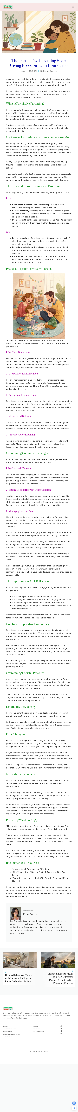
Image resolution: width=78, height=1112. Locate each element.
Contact (36, 1029)
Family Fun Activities (12, 1034)
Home (6, 1026)
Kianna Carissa (50, 71)
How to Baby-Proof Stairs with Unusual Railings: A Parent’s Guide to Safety (18, 978)
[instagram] (61, 1026)
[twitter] (61, 1028)
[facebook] (61, 1031)
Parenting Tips (10, 1029)
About (35, 1026)
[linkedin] (61, 1033)
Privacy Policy (38, 1031)
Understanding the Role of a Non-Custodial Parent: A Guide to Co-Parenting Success (60, 978)
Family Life (8, 1031)
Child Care (8, 1037)
